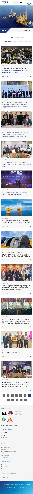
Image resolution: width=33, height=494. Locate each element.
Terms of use (4, 465)
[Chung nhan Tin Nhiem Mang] (9, 425)
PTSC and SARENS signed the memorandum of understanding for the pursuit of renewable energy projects (16, 164)
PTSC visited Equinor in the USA (12, 353)
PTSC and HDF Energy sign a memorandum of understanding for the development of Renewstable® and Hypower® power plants (15, 134)
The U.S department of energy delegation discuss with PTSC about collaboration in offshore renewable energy (16, 287)
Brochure (3, 449)
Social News (28, 41)
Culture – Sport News (17, 41)
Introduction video (5, 447)
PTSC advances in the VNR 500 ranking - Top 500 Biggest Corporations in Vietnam (16, 222)
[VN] (14, 2)
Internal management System (8, 451)
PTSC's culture (5, 457)
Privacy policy (4, 467)
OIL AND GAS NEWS (20, 37)
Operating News (7, 41)
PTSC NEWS (11, 37)
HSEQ (2, 453)
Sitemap (3, 469)
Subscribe (30, 477)
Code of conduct (5, 455)
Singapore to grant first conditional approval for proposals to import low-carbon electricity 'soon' (15, 70)
